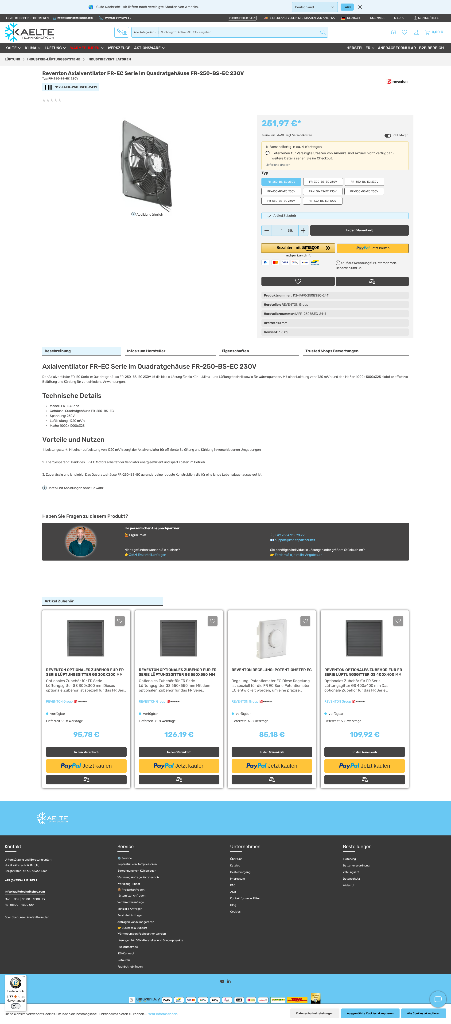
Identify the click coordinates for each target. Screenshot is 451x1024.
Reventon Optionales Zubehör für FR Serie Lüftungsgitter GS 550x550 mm (178, 672)
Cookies (235, 911)
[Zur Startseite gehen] (29, 32)
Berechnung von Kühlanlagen (136, 870)
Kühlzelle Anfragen (129, 908)
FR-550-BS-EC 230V (281, 200)
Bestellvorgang (240, 872)
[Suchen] (323, 32)
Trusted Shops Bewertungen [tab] (331, 351)
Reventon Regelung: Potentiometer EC (272, 670)
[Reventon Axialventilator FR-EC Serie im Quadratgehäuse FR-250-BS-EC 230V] (147, 165)
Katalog (235, 865)
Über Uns (236, 859)
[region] (147, 165)
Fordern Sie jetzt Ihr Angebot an (298, 555)
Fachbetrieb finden (130, 966)
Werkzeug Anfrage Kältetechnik (138, 877)
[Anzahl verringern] (266, 230)
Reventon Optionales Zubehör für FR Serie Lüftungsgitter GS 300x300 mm (85, 672)
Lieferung (349, 859)
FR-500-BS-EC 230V (364, 191)
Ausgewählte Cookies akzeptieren (370, 1013)
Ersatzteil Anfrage (129, 915)
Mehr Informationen (162, 1014)
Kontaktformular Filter (245, 898)
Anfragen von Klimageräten (135, 922)
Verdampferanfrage (130, 902)
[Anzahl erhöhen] (303, 230)
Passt (347, 6)
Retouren (123, 960)
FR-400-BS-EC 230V (281, 191)
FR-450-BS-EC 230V (323, 191)
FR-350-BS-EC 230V (364, 181)
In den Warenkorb (359, 230)
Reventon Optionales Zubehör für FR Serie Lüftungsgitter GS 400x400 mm (363, 672)
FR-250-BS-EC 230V (281, 181)
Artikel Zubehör (284, 216)
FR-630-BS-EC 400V (323, 200)
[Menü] (24, 977)
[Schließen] (360, 7)
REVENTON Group (59, 702)
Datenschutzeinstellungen (315, 1013)
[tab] (81, 351)
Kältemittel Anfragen (131, 895)
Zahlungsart (351, 872)
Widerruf (348, 885)
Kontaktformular (38, 917)
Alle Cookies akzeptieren (423, 1013)
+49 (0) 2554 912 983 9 (117, 17)
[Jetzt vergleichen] (394, 32)
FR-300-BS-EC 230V (323, 181)
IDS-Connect (125, 953)
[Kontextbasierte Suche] (122, 32)
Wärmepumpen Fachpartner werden (141, 933)
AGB (233, 892)
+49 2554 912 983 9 (289, 535)
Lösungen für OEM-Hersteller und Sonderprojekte (150, 940)
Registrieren (39, 18)
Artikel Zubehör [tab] (59, 601)
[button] (298, 250)
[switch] (388, 136)
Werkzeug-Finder (128, 884)
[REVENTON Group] (397, 82)
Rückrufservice (127, 947)
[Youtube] (222, 982)
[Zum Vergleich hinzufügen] (372, 281)
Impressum (237, 878)
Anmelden (13, 18)
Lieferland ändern (277, 164)
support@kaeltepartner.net (295, 540)
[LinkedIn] (229, 982)
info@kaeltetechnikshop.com (74, 17)
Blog (233, 905)
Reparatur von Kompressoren (137, 864)
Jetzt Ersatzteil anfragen (147, 555)
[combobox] (238, 32)
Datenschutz (351, 878)
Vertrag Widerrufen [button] (242, 18)
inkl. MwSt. (377, 18)
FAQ (232, 885)
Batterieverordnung (356, 865)
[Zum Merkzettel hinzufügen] (297, 281)
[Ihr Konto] (416, 32)
